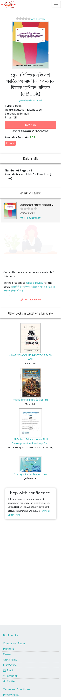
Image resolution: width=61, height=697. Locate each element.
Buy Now (30, 125)
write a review (34, 283)
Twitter (11, 681)
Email (10, 670)
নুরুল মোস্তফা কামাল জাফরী (30, 100)
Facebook (11, 676)
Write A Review (32, 299)
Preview (10, 143)
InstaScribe (10, 665)
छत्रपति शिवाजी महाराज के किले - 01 (30, 400)
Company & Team (14, 643)
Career (7, 654)
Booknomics (10, 635)
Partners (8, 649)
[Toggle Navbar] (56, 4)
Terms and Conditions (16, 689)
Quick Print (10, 659)
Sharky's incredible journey (30, 474)
